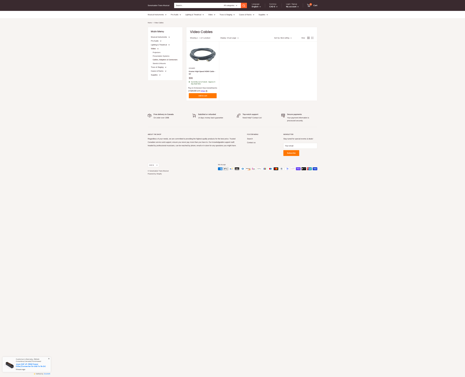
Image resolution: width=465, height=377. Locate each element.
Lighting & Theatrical (193, 15)
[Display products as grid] (308, 38)
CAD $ (151, 165)
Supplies (262, 15)
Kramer (192, 68)
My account (291, 7)
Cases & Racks (245, 15)
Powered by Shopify (155, 174)
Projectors (156, 52)
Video (210, 15)
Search (250, 139)
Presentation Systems (161, 56)
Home (150, 23)
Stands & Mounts (159, 63)
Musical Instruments (156, 15)
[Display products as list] (312, 38)
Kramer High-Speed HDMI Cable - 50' (202, 72)
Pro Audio (174, 15)
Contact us (251, 142)
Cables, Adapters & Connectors (165, 60)
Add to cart (202, 96)
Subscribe (291, 153)
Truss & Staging (226, 15)
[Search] (244, 5)
